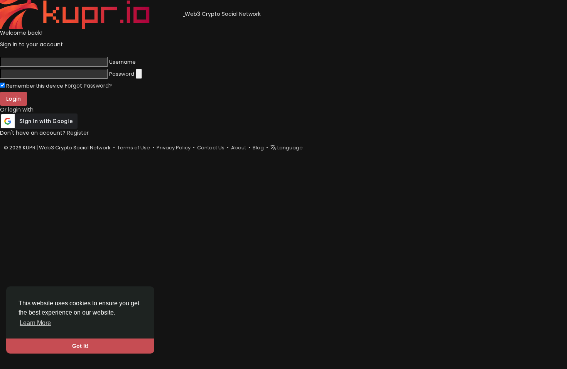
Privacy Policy (174, 147)
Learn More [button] (35, 323)
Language (289, 147)
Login (13, 99)
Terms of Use (133, 147)
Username (122, 62)
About (238, 147)
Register (78, 133)
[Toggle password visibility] (139, 74)
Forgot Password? (88, 86)
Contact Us (210, 147)
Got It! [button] (80, 346)
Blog (258, 147)
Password (121, 74)
